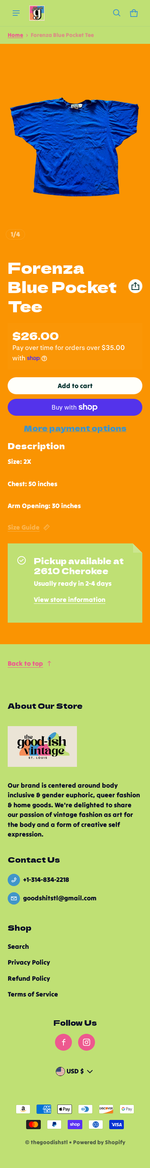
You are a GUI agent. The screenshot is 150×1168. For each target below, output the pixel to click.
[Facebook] (63, 1042)
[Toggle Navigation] (16, 13)
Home (15, 35)
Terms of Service (33, 994)
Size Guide (24, 527)
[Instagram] (86, 1042)
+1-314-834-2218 (46, 879)
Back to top (25, 663)
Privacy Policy (29, 962)
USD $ (75, 1071)
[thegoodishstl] (37, 13)
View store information (69, 599)
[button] (116, 13)
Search (18, 946)
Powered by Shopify (99, 1142)
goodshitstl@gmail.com (60, 898)
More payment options (75, 428)
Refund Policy (29, 978)
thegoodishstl (49, 1142)
